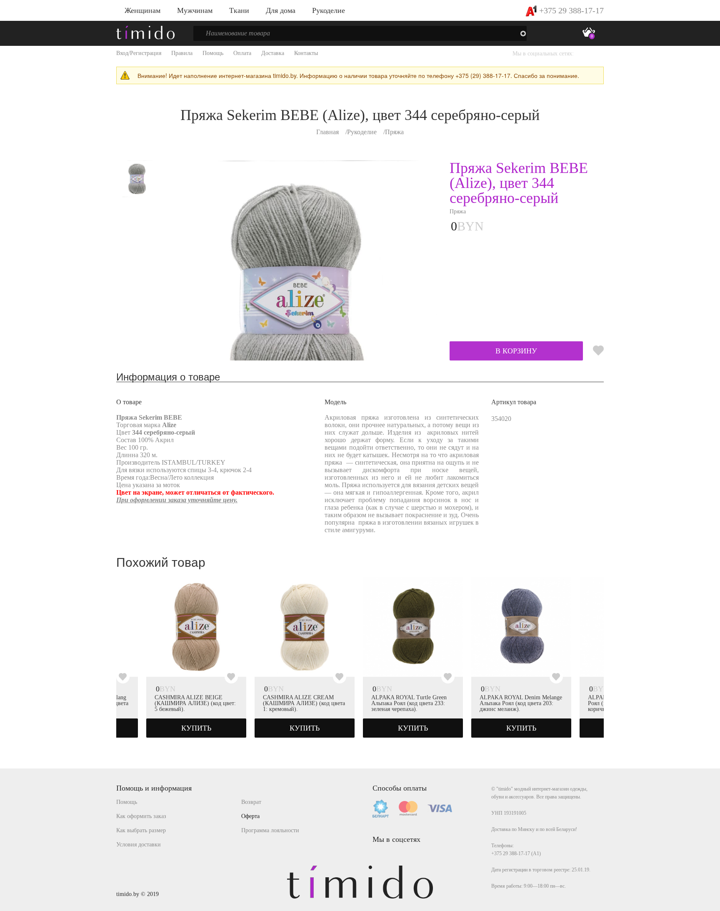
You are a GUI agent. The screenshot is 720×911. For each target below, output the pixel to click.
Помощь (212, 53)
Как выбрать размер (141, 830)
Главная (327, 131)
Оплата (242, 53)
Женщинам (142, 10)
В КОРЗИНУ (516, 351)
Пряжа (394, 131)
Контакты (306, 53)
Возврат (251, 802)
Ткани (239, 10)
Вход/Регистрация (138, 53)
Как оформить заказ (141, 816)
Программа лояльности (270, 830)
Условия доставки (138, 844)
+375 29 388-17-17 (570, 10)
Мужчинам (194, 10)
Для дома (280, 10)
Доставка (272, 53)
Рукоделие (328, 10)
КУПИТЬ (196, 728)
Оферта (250, 816)
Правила (181, 53)
